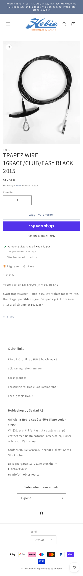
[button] (8, 24)
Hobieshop (34, 568)
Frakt (18, 185)
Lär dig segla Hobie (20, 396)
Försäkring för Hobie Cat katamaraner (33, 387)
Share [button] (11, 316)
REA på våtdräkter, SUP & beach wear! (32, 359)
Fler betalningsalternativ (41, 235)
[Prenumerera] (61, 498)
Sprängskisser (17, 378)
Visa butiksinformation (22, 257)
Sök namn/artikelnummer (25, 368)
